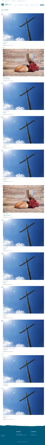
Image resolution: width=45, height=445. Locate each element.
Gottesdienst (4, 43)
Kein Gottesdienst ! (5, 385)
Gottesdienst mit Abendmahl (6, 78)
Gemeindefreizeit (5, 349)
